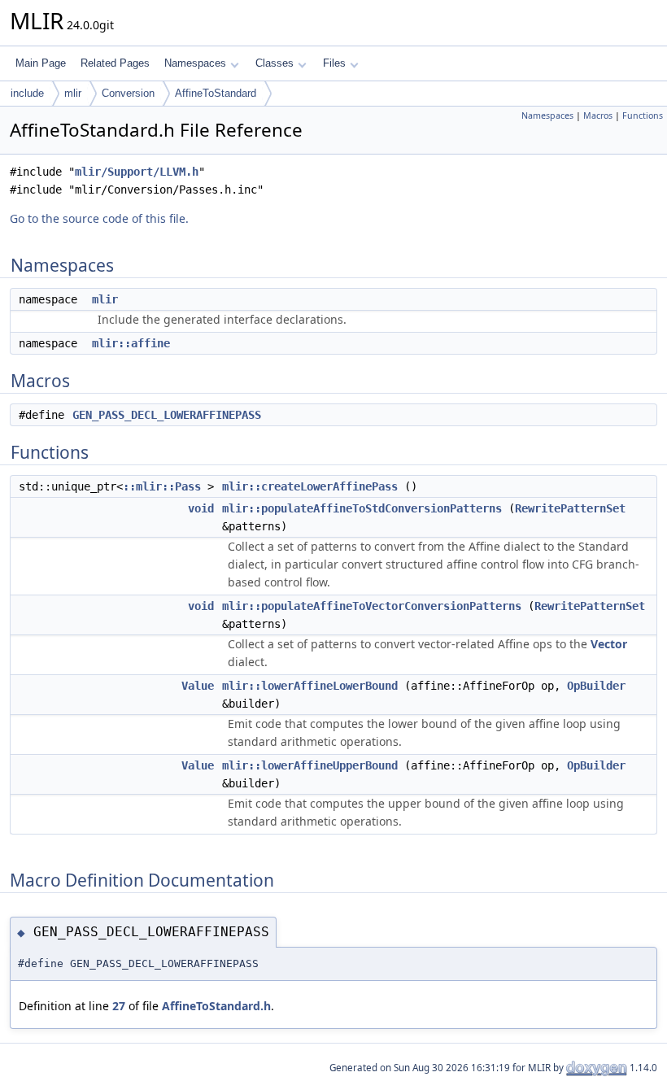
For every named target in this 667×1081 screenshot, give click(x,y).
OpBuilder (596, 685)
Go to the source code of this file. (99, 218)
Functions (642, 115)
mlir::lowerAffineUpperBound (310, 765)
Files (334, 63)
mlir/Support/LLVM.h (136, 171)
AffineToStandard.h (216, 1005)
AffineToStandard (215, 93)
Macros (598, 115)
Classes (274, 63)
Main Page (40, 63)
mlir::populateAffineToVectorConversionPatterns (371, 605)
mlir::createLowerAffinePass (310, 486)
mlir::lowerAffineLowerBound (310, 685)
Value (197, 685)
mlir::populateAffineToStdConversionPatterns (362, 508)
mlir (72, 93)
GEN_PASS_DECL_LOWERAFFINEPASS (166, 414)
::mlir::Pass (162, 486)
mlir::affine (131, 343)
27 (118, 1005)
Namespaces (195, 63)
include (27, 93)
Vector (609, 644)
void (201, 508)
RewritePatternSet (570, 508)
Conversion (128, 93)
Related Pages (115, 63)
